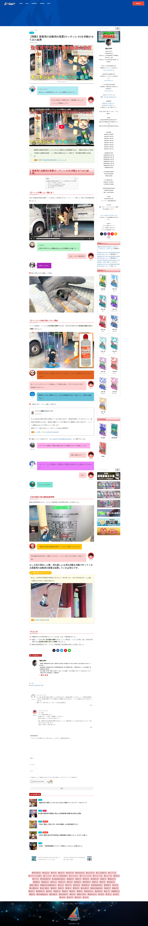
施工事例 (87, 882)
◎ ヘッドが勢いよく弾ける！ (56, 182)
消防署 (108, 885)
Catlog (46, 872)
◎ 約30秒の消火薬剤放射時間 (56, 185)
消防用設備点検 (97, 885)
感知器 (78, 882)
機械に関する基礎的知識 (49, 885)
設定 (32, 891)
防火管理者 (64, 894)
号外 (54, 882)
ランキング (98, 875)
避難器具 (116, 891)
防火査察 (54, 894)
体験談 (71, 879)
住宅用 (32, 685)
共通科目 (95, 879)
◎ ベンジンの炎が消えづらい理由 (57, 184)
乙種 (117, 875)
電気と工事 (82, 894)
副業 (104, 879)
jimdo (62, 872)
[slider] (60, 238)
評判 (50, 891)
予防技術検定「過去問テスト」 (109, 105)
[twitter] (54, 650)
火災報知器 (34, 888)
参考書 (45, 882)
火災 (116, 885)
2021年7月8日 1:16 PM (41, 695)
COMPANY (34, 3)
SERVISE (42, 3)
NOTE (48, 3)
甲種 (76, 888)
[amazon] (115, 233)
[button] (62, 222)
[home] (47, 675)
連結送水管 (89, 891)
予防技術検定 (46, 879)
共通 (86, 879)
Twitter (70, 872)
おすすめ (91, 872)
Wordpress (80, 872)
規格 (108, 888)
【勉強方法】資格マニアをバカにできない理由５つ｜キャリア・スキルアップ (62, 802)
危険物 (37, 882)
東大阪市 (112, 882)
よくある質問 (102, 872)
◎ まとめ (52, 187)
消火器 (77, 885)
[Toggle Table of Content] (74, 179)
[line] (69, 650)
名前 (31, 758)
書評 (96, 882)
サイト (31, 771)
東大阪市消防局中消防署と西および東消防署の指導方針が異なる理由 (59, 813)
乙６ (36, 879)
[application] (61, 222)
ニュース (48, 875)
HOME (20, 3)
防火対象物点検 (42, 894)
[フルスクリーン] (92, 238)
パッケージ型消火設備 (61, 875)
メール (32, 764)
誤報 (66, 891)
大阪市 (62, 882)
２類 (109, 894)
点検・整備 (45, 888)
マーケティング (86, 875)
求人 (61, 885)
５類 (70, 897)
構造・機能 (34, 885)
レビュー (109, 875)
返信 (91, 705)
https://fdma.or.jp (109, 90)
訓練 (42, 685)
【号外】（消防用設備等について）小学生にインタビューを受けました (60, 846)
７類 (86, 897)
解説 (116, 888)
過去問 (99, 891)
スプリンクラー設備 (36, 875)
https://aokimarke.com (108, 70)
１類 (102, 894)
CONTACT (138, 3)
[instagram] (44, 675)
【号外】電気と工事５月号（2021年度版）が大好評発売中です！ (58, 824)
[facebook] (57, 650)
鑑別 (33, 894)
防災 (73, 894)
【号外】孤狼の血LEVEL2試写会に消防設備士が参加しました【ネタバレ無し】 (63, 835)
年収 (70, 882)
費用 (80, 891)
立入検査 (85, 888)
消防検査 (86, 885)
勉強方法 (112, 879)
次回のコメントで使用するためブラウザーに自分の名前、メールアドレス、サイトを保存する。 (54, 777)
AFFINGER (37, 872)
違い (108, 891)
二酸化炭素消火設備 (59, 879)
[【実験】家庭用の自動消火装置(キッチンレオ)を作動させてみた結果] (61, 650)
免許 (79, 879)
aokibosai (35, 715)
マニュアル (74, 875)
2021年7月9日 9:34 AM (43, 710)
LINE (75, 903)
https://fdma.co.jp (108, 80)
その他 (32, 683)
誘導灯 (57, 891)
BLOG (27, 3)
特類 (54, 888)
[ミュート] (89, 238)
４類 (63, 897)
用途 (69, 888)
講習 (73, 891)
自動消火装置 (38, 685)
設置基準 (41, 891)
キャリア (113, 872)
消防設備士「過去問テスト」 (108, 103)
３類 (117, 894)
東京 (103, 882)
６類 (78, 897)
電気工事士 (92, 894)
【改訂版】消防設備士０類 (110, 97)
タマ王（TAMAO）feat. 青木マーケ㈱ (108, 215)
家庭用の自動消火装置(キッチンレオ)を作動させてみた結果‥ (61, 181)
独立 (62, 888)
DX (54, 872)
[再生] (31, 238)
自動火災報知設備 (97, 888)
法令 (69, 885)
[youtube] (45, 675)
